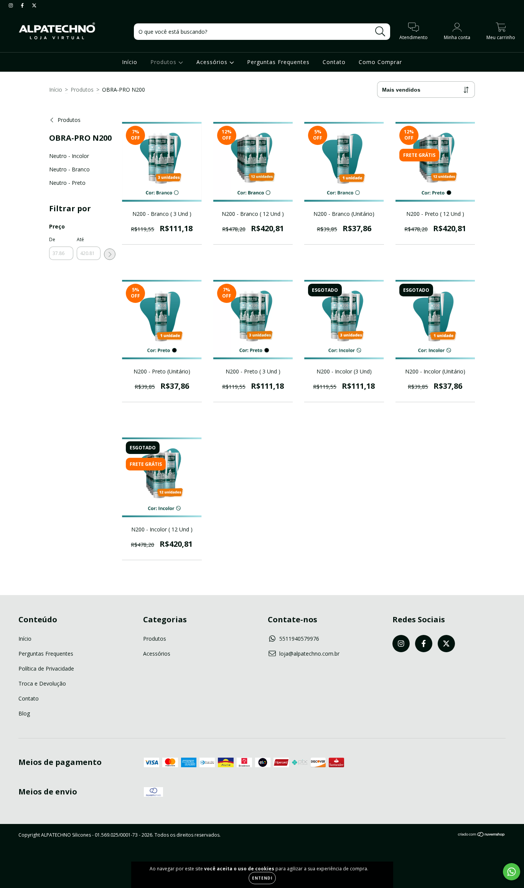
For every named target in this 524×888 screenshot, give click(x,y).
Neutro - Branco (69, 169)
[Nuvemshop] (482, 835)
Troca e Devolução (42, 683)
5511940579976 (299, 638)
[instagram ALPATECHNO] (11, 5)
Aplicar (109, 254)
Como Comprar (380, 62)
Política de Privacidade (46, 668)
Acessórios (212, 62)
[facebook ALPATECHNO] (23, 5)
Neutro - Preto (67, 182)
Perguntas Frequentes (278, 62)
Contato (334, 62)
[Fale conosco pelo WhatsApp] (511, 871)
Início (129, 62)
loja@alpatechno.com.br (309, 653)
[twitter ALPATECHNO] (34, 5)
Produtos (164, 62)
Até (80, 239)
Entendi (262, 878)
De (52, 239)
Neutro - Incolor (69, 156)
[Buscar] (380, 32)
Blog (24, 713)
